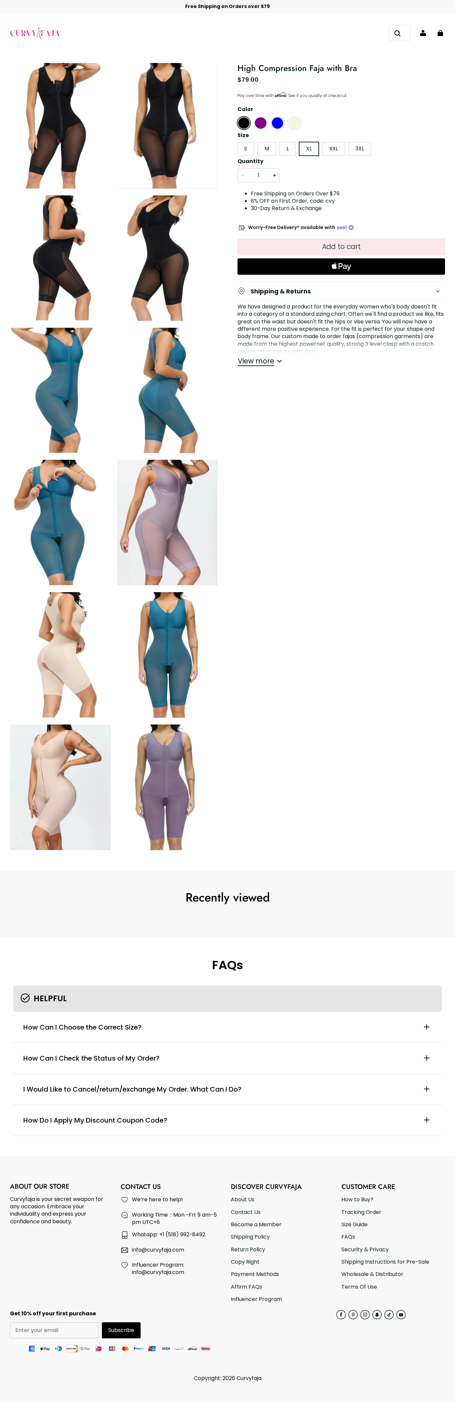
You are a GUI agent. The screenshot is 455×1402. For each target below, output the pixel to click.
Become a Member (256, 1224)
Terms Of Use (359, 1287)
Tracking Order (361, 1212)
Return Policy (248, 1249)
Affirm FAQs (246, 1287)
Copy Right (245, 1262)
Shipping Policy (250, 1237)
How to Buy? (357, 1199)
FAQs (348, 1237)
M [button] (266, 148)
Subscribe (121, 1330)
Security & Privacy (365, 1249)
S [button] (245, 148)
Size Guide (354, 1224)
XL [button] (309, 148)
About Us (242, 1199)
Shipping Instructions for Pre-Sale (385, 1262)
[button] (243, 123)
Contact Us (245, 1212)
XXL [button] (333, 148)
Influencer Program (256, 1299)
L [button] (287, 148)
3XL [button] (359, 148)
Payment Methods (255, 1274)
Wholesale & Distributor (372, 1274)
